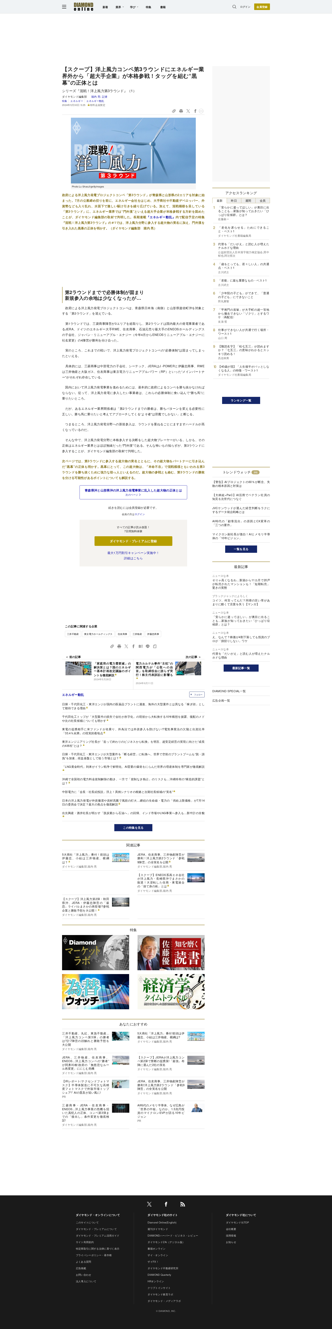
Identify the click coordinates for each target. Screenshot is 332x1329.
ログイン (245, 6)
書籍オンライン (156, 1248)
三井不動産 (73, 633)
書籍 (163, 7)
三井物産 (137, 633)
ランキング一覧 (241, 400)
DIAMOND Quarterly (159, 1275)
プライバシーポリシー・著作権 (94, 1255)
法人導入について (86, 1281)
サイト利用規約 (85, 1242)
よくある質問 (83, 1261)
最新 (220, 200)
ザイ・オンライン (158, 1255)
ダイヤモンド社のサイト (163, 1215)
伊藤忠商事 (153, 633)
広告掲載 (81, 1268)
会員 (263, 200)
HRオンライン (156, 1281)
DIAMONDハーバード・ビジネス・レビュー (173, 1235)
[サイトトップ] (83, 6)
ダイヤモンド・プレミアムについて (96, 1229)
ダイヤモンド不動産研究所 (163, 1268)
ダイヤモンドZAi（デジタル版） (166, 1242)
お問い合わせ (83, 1275)
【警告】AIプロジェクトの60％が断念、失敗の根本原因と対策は (241, 484)
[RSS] (183, 1204)
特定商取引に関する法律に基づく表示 (97, 1248)
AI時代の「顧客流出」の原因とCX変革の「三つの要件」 (241, 523)
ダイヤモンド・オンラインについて (98, 1215)
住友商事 (122, 633)
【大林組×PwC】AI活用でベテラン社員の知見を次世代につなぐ (241, 497)
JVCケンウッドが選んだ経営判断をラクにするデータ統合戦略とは (241, 510)
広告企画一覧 (221, 700)
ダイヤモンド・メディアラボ (164, 1301)
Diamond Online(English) (162, 1222)
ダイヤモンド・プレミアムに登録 (133, 541)
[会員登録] (262, 6)
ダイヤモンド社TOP (237, 1222)
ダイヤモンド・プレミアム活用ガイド (97, 1235)
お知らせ (231, 1242)
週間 (248, 200)
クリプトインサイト (159, 1288)
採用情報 (231, 1235)
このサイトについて (87, 1222)
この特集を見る (133, 827)
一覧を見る (241, 549)
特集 (148, 7)
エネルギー (76, 101)
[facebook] (166, 1204)
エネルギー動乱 (95, 101)
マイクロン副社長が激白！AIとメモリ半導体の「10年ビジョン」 (241, 536)
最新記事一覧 (241, 668)
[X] (149, 1204)
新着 (105, 7)
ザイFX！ (153, 1261)
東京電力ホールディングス (98, 633)
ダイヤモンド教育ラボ (160, 1294)
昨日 (234, 200)
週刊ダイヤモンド (158, 1229)
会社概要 (231, 1229)
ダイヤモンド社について (241, 1215)
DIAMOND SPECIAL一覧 (229, 691)
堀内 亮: (99, 96)
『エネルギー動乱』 (161, 217)
